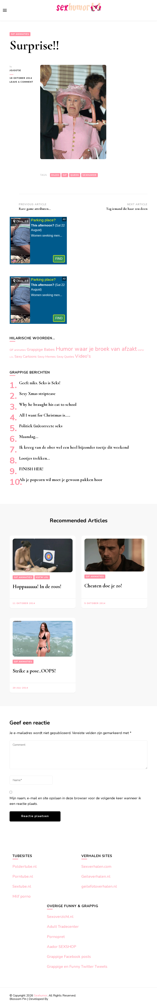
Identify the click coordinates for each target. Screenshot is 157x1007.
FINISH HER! (31, 468)
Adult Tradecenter (63, 926)
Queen (74, 175)
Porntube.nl (22, 876)
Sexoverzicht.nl (60, 916)
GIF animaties (20, 34)
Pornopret (56, 936)
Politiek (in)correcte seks (40, 425)
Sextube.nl (21, 886)
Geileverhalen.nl (95, 876)
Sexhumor (89, 175)
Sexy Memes (47, 356)
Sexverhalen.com (96, 866)
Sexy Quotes (65, 357)
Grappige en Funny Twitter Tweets (77, 966)
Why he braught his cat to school (47, 404)
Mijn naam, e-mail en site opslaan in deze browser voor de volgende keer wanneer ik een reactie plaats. (75, 801)
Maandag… (28, 436)
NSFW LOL (42, 577)
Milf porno (21, 896)
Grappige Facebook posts (69, 956)
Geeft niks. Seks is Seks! (39, 382)
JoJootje (15, 70)
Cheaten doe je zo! (103, 586)
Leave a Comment (22, 82)
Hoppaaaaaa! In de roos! (37, 586)
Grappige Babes (41, 349)
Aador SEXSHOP (61, 946)
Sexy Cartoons (26, 356)
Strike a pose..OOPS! (34, 671)
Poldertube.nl (24, 866)
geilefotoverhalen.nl (99, 886)
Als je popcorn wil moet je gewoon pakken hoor (60, 479)
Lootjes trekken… (34, 458)
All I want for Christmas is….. (44, 415)
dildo (55, 175)
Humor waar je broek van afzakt (96, 349)
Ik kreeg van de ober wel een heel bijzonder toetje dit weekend (74, 447)
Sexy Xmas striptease (37, 393)
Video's (83, 356)
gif (65, 175)
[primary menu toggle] (5, 10)
